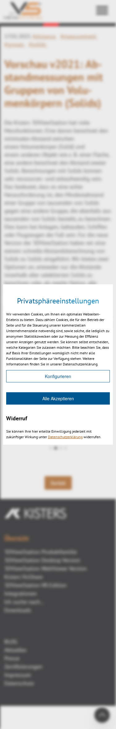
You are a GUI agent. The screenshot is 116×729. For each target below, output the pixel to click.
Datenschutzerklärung (65, 437)
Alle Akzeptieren (58, 398)
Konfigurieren (58, 376)
